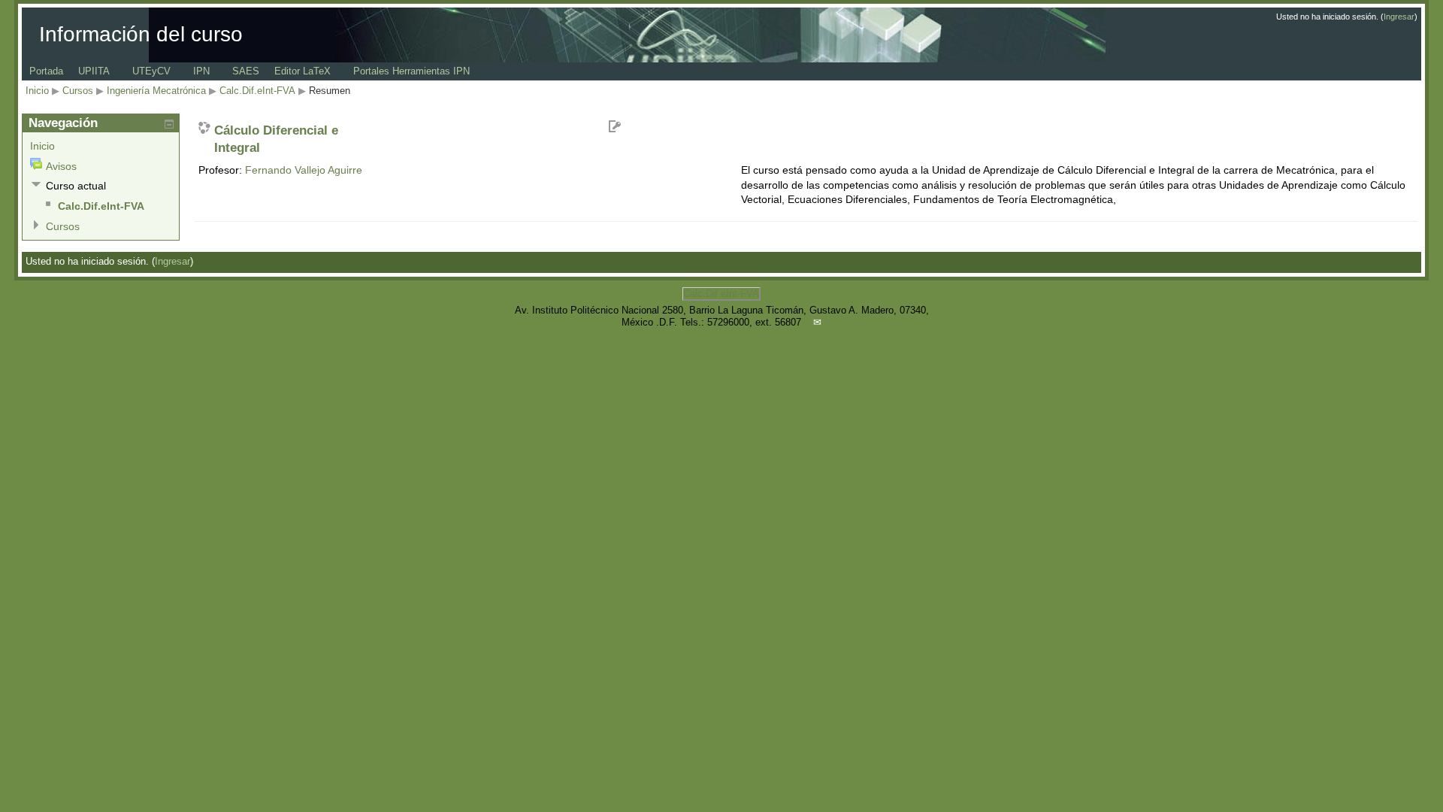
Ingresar (1399, 16)
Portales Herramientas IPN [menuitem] (411, 71)
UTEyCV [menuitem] (151, 71)
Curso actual (76, 186)
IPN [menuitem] (201, 71)
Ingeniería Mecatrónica (156, 90)
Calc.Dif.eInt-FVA (257, 90)
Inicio (37, 90)
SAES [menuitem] (245, 71)
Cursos (77, 90)
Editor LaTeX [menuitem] (302, 71)
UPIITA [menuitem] (94, 71)
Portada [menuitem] (46, 71)
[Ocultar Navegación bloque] (169, 124)
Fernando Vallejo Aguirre (303, 170)
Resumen (329, 90)
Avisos (61, 166)
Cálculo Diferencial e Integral (276, 139)
